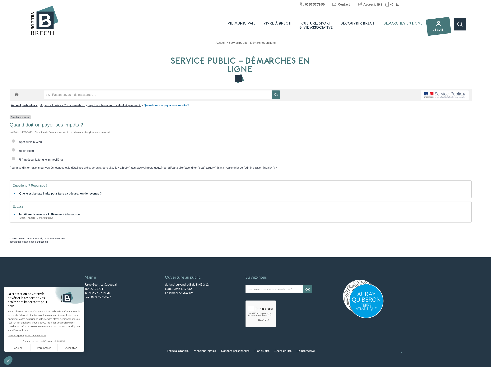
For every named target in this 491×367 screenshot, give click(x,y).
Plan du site (262, 350)
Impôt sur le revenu (29, 142)
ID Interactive (306, 350)
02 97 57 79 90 (315, 4)
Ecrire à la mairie (178, 350)
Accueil (220, 42)
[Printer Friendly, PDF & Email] (387, 4)
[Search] (460, 24)
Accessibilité (372, 4)
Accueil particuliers (24, 105)
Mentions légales (205, 350)
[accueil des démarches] (16, 94)
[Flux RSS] (397, 5)
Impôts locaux (25, 150)
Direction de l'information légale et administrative (38, 238)
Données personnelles (235, 350)
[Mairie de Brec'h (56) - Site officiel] (45, 20)
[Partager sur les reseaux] (392, 5)
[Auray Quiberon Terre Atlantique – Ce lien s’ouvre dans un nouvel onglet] (363, 318)
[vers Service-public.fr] (445, 95)
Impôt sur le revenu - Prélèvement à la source (49, 214)
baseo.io (43, 242)
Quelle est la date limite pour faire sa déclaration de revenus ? (60, 193)
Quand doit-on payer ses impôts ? (166, 105)
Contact (344, 4)
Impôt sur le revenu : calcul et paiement (114, 105)
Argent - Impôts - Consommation (62, 105)
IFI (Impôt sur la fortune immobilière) (39, 159)
